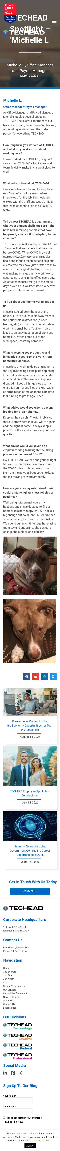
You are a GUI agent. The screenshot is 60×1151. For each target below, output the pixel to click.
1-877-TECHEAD (19, 951)
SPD (5, 982)
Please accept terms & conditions (23, 1118)
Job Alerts (8, 979)
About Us (8, 1000)
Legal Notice (9, 1007)
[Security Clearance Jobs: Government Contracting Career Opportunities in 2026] (30, 826)
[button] (30, 891)
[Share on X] (53, 676)
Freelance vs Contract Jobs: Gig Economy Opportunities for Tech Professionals (30, 725)
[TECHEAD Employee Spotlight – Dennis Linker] (30, 765)
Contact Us (9, 1004)
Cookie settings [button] (42, 1140)
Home (6, 968)
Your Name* (9, 1096)
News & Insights (11, 997)
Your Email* (9, 1106)
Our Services (9, 989)
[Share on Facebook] (26, 676)
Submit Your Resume (14, 986)
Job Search (9, 975)
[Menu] (54, 21)
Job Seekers (9, 971)
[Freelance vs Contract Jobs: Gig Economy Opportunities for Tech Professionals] (30, 702)
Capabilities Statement (15, 993)
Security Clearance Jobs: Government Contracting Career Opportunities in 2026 (30, 850)
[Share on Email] (35, 676)
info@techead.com (21, 947)
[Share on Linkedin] (44, 676)
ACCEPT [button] (30, 1146)
